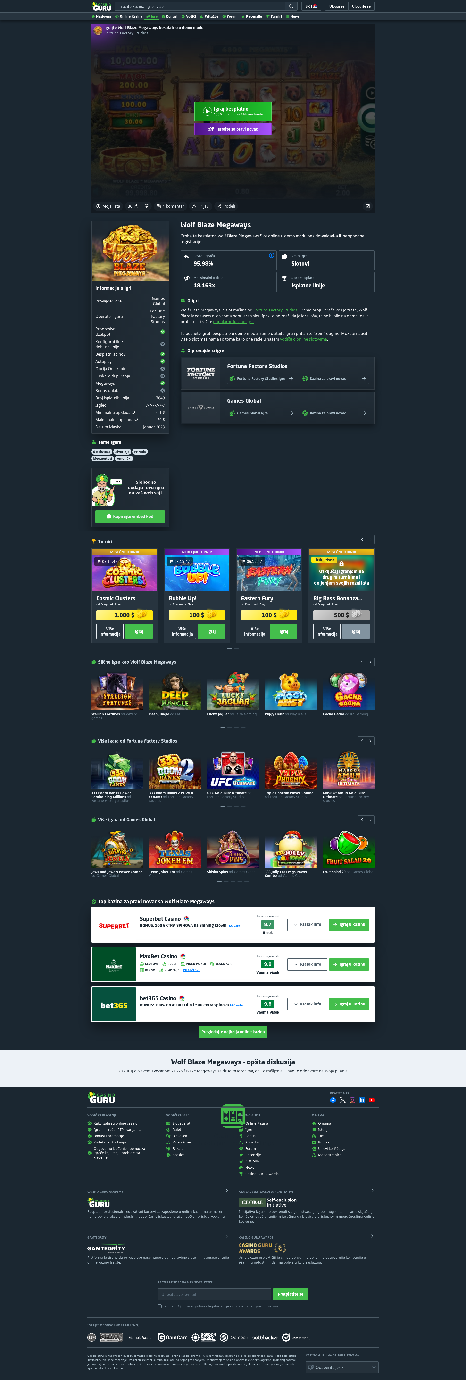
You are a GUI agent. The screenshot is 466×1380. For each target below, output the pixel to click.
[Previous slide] (362, 539)
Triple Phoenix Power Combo (289, 795)
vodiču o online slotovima (303, 339)
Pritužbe (211, 16)
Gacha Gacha (345, 714)
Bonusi (171, 16)
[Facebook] (333, 1100)
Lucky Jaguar (232, 714)
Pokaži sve (191, 970)
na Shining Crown (190, 925)
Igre (154, 16)
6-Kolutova (101, 451)
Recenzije (254, 16)
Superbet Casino (161, 918)
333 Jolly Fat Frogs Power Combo (286, 874)
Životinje (122, 451)
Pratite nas (339, 1093)
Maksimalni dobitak (209, 277)
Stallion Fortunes (114, 716)
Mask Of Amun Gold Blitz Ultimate (346, 797)
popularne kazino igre (233, 321)
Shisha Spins (232, 872)
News (295, 16)
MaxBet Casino (159, 956)
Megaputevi (102, 458)
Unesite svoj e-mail (174, 1291)
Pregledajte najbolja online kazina (233, 1032)
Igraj (139, 631)
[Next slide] (370, 539)
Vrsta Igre (299, 255)
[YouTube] (372, 1100)
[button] (226, 206)
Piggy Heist (285, 714)
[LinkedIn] (362, 1100)
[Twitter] (343, 1100)
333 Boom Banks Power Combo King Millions (111, 797)
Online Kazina (131, 16)
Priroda (140, 451)
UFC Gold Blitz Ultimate (229, 795)
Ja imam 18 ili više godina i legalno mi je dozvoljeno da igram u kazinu (221, 1306)
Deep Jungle (165, 714)
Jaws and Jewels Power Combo (117, 874)
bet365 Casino (159, 998)
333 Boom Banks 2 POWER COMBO (171, 797)
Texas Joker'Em (170, 874)
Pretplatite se (290, 1294)
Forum (232, 16)
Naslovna (103, 16)
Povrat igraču (204, 255)
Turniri (276, 16)
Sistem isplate (302, 277)
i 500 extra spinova (192, 1005)
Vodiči (191, 16)
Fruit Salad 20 (348, 872)
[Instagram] (352, 1100)
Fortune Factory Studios (126, 33)
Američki (124, 458)
